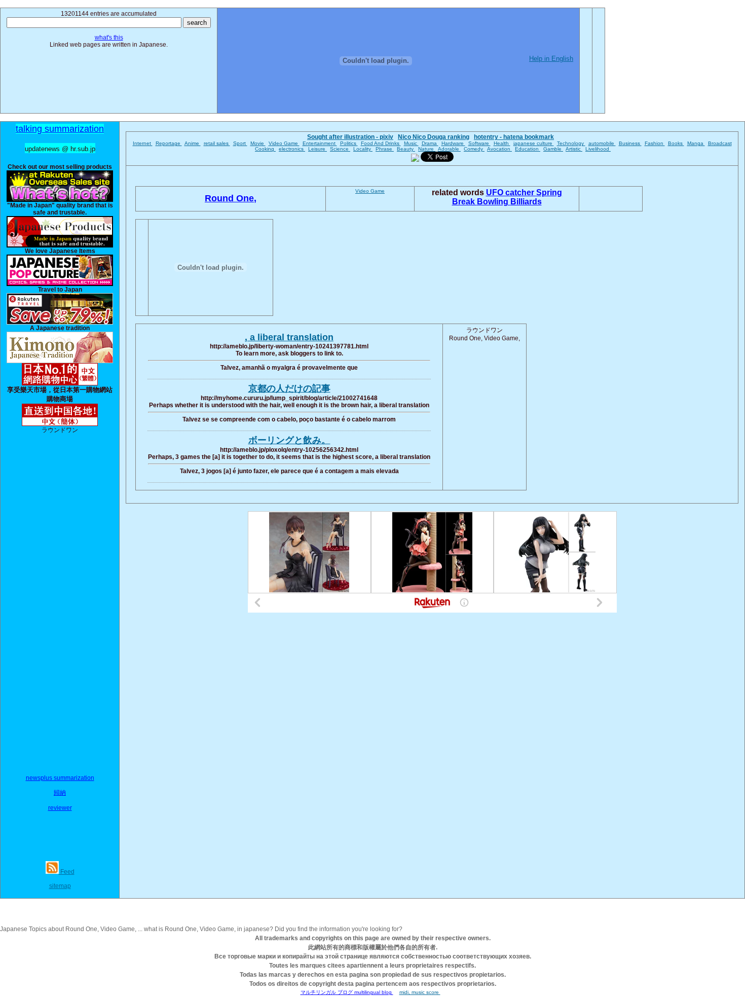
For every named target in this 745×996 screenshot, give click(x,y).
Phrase (385, 149)
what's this (109, 37)
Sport (240, 143)
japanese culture (533, 143)
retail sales (217, 143)
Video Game (284, 143)
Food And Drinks (381, 143)
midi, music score (419, 992)
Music (411, 143)
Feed (66, 871)
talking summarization (60, 129)
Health (502, 143)
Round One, (230, 198)
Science (340, 149)
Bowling (493, 201)
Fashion (655, 143)
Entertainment (320, 143)
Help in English (551, 58)
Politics (349, 143)
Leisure (317, 149)
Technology (571, 143)
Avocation (499, 149)
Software (479, 143)
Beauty (406, 149)
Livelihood (598, 149)
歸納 (60, 792)
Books (676, 143)
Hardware (453, 143)
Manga (696, 143)
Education (527, 149)
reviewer (60, 807)
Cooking (265, 149)
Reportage (169, 143)
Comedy (474, 149)
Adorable (449, 149)
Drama (430, 143)
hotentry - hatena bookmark (514, 136)
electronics (292, 149)
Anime (192, 143)
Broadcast (720, 143)
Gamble (553, 149)
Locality (362, 149)
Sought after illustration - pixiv (350, 136)
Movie (258, 143)
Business (630, 143)
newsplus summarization (60, 777)
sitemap (60, 886)
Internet (143, 143)
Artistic (574, 149)
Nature (426, 149)
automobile (602, 143)
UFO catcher (511, 192)
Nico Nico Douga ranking (433, 136)
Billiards (526, 201)
